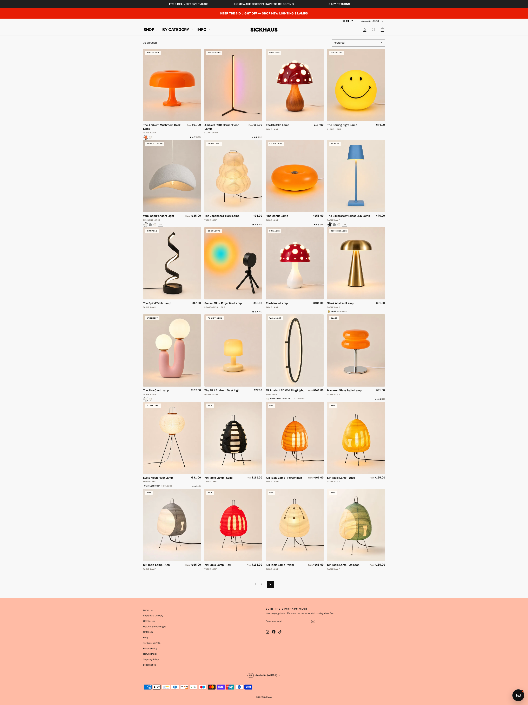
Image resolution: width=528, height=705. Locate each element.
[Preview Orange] (145, 137)
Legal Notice (149, 664)
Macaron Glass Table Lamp (344, 390)
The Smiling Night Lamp (342, 125)
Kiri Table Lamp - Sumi (218, 477)
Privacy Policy (150, 648)
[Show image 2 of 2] (358, 384)
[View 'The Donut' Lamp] (295, 176)
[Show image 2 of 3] (172, 118)
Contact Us (149, 621)
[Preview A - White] (145, 224)
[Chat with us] (518, 695)
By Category (176, 29)
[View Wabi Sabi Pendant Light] (172, 176)
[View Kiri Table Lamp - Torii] (233, 525)
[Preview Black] (329, 224)
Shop (149, 29)
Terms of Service (152, 643)
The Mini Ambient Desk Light (222, 390)
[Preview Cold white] (150, 399)
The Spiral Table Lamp (157, 303)
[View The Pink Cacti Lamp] (172, 350)
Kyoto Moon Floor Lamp (158, 477)
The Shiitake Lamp (277, 125)
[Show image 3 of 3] (177, 118)
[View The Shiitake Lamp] (295, 85)
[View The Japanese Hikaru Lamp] (233, 176)
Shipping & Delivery (153, 615)
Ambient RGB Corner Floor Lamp (221, 126)
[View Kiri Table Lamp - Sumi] (233, 438)
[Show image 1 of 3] (167, 118)
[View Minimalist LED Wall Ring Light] (295, 350)
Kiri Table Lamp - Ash (156, 564)
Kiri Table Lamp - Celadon (343, 564)
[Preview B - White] (154, 224)
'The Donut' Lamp (277, 215)
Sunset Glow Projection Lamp (223, 303)
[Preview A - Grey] (150, 224)
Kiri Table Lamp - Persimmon (284, 477)
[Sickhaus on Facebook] (274, 632)
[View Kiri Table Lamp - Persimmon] (295, 438)
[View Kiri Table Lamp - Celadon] (356, 525)
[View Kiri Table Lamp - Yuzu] (356, 438)
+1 (160, 224)
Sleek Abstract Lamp (340, 303)
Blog (145, 637)
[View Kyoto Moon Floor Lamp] (172, 438)
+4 (345, 224)
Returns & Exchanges (154, 626)
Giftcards (148, 632)
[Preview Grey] (334, 224)
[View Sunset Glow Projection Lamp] (233, 263)
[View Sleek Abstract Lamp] (356, 263)
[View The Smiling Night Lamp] (356, 85)
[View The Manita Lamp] (295, 263)
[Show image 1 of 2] (353, 384)
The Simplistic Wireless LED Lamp (348, 215)
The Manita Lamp (277, 303)
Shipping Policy (151, 659)
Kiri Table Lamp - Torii (217, 564)
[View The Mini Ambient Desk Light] (233, 350)
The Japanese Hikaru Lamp (221, 215)
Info (202, 29)
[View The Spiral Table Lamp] (172, 263)
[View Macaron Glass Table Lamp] (356, 350)
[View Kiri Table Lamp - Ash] (172, 525)
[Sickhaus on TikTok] (280, 632)
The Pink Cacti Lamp (156, 390)
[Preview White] (150, 137)
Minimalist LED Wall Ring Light (285, 390)
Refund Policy (150, 654)
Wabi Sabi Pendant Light (158, 215)
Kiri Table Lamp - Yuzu (341, 477)
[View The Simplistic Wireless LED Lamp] (356, 176)
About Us (148, 610)
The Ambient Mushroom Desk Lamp (162, 126)
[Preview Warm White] (145, 399)
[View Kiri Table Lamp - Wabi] (295, 525)
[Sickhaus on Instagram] (268, 632)
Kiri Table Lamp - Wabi (280, 564)
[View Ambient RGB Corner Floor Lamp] (233, 85)
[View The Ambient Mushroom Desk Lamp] (172, 85)
